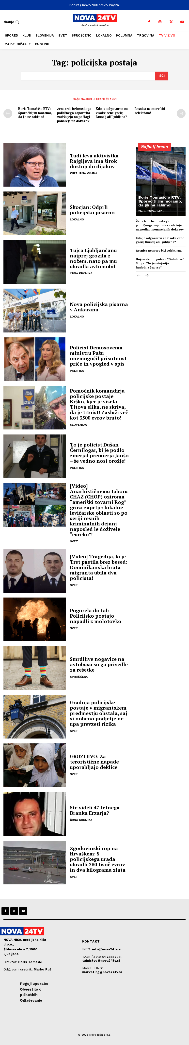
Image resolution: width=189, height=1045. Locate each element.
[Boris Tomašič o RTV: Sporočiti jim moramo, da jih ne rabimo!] (161, 181)
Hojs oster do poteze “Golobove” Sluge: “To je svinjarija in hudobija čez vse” (160, 263)
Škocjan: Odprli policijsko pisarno (92, 210)
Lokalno (77, 219)
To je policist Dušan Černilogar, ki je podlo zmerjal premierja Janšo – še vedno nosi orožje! (99, 452)
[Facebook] (149, 22)
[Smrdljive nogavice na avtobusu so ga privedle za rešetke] (34, 668)
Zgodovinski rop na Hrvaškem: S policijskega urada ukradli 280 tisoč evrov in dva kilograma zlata (98, 859)
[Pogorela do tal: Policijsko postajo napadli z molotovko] (34, 619)
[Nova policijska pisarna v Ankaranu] (34, 310)
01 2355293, (112, 957)
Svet (74, 541)
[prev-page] (7, 113)
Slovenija (78, 424)
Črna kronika (81, 273)
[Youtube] (182, 22)
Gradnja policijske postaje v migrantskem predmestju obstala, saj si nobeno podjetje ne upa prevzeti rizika (98, 713)
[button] (11, 22)
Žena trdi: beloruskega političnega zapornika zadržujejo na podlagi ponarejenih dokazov (74, 114)
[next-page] (181, 113)
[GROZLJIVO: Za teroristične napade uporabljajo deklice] (34, 765)
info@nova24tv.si (106, 949)
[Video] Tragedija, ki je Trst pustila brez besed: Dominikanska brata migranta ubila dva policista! (98, 567)
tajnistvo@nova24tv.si (101, 960)
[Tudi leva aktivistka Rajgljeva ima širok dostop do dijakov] (34, 164)
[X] (171, 22)
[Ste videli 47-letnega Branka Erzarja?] (34, 814)
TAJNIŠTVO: (92, 957)
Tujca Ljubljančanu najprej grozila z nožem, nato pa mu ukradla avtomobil (93, 258)
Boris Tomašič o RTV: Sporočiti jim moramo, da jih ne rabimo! (35, 112)
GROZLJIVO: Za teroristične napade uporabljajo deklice (94, 761)
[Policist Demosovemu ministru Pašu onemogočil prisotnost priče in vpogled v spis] (34, 359)
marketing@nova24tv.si (102, 972)
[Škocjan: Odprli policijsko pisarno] (34, 213)
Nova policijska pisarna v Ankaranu (99, 307)
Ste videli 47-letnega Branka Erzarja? (95, 810)
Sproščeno (79, 676)
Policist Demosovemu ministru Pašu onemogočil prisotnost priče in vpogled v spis (98, 355)
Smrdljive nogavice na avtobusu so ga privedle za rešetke (99, 664)
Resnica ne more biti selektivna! (150, 110)
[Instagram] (160, 22)
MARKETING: (92, 968)
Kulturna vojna (83, 173)
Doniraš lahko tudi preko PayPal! (94, 5)
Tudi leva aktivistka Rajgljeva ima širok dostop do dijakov (94, 161)
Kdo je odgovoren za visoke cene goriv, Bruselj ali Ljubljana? (112, 112)
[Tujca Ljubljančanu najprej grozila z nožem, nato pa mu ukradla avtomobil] (34, 262)
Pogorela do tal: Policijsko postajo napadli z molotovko (95, 615)
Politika (77, 370)
